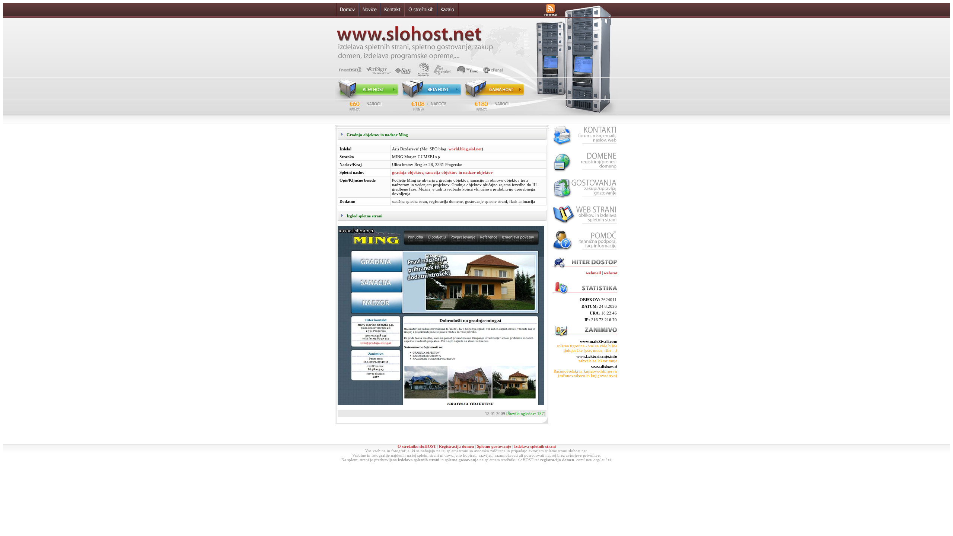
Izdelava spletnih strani (535, 446)
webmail (593, 273)
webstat (611, 273)
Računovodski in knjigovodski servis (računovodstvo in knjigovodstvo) (585, 373)
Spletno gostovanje (494, 446)
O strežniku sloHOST (417, 446)
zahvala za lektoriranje (598, 360)
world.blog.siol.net (465, 149)
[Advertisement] (584, 411)
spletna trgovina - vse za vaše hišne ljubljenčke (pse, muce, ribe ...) (587, 348)
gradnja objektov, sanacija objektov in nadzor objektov (442, 172)
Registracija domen (456, 446)
